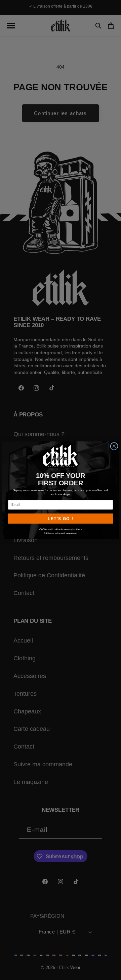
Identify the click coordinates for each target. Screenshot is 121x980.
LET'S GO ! (60, 518)
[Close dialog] (114, 446)
